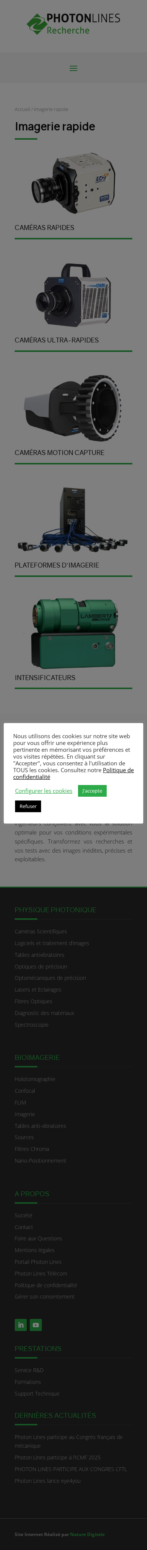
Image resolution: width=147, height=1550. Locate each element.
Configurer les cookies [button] (43, 790)
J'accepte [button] (92, 790)
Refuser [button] (28, 806)
